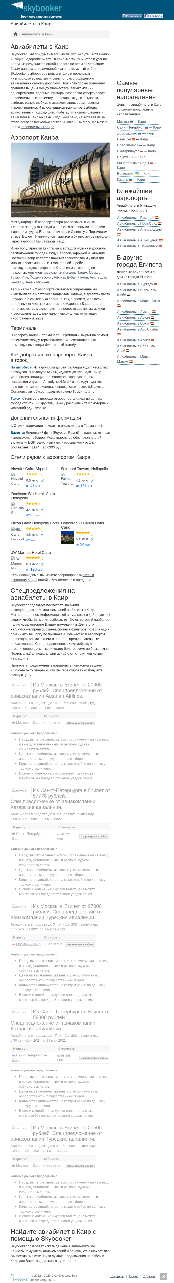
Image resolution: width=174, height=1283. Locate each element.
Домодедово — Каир (135, 133)
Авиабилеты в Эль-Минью (138, 246)
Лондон (69, 272)
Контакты (117, 1275)
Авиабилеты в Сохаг (133, 323)
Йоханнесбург (41, 277)
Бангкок (17, 282)
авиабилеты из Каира (37, 126)
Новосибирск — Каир (136, 145)
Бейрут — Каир (131, 156)
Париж (82, 272)
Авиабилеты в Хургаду (135, 284)
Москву (94, 272)
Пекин (83, 277)
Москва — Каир (28, 722)
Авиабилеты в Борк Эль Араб (136, 348)
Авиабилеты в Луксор (134, 311)
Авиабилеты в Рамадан (136, 217)
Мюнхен (42, 282)
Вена (29, 282)
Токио (15, 277)
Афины (59, 277)
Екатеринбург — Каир (136, 150)
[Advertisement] (140, 53)
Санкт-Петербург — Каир (29, 836)
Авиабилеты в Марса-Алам (139, 300)
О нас (133, 1275)
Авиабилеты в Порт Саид (137, 223)
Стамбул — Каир (132, 139)
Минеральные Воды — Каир (137, 165)
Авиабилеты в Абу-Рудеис (138, 240)
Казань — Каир (131, 179)
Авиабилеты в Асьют (134, 340)
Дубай (72, 277)
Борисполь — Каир (134, 173)
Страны (149, 1275)
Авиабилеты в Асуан (134, 317)
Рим (24, 277)
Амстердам (99, 277)
